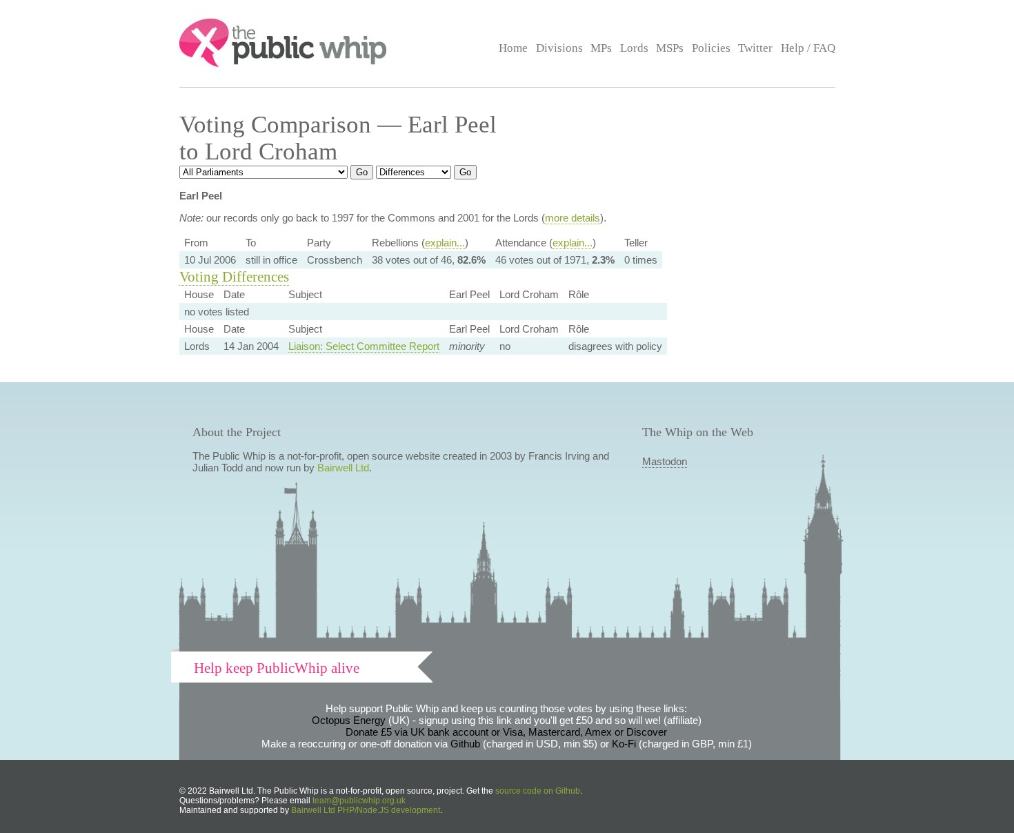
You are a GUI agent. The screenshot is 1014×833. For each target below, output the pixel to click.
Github (465, 743)
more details (572, 218)
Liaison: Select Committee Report (363, 346)
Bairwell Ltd (343, 467)
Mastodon (664, 461)
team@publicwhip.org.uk (359, 800)
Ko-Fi (624, 743)
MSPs (670, 48)
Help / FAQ (808, 48)
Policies (711, 48)
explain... (445, 242)
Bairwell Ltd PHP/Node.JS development (365, 810)
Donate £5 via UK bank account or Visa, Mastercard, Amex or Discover (506, 732)
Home (513, 48)
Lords (634, 48)
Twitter (755, 48)
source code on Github (537, 791)
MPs (601, 48)
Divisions (559, 48)
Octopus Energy (349, 720)
